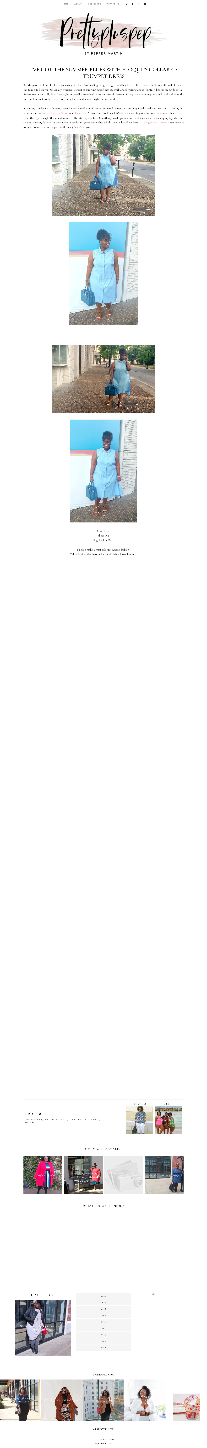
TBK (110, 1443)
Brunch (38, 1120)
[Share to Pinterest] (36, 1114)
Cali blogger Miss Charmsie (154, 122)
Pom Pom (29, 1123)
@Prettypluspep (103, 1429)
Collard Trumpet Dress (54, 113)
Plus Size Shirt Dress (88, 1120)
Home (65, 4)
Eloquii (107, 531)
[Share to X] (29, 1114)
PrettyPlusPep (106, 1440)
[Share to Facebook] (25, 1114)
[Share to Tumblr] (32, 1114)
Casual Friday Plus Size (55, 1120)
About (78, 4)
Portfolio (113, 4)
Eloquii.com (80, 113)
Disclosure (94, 4)
